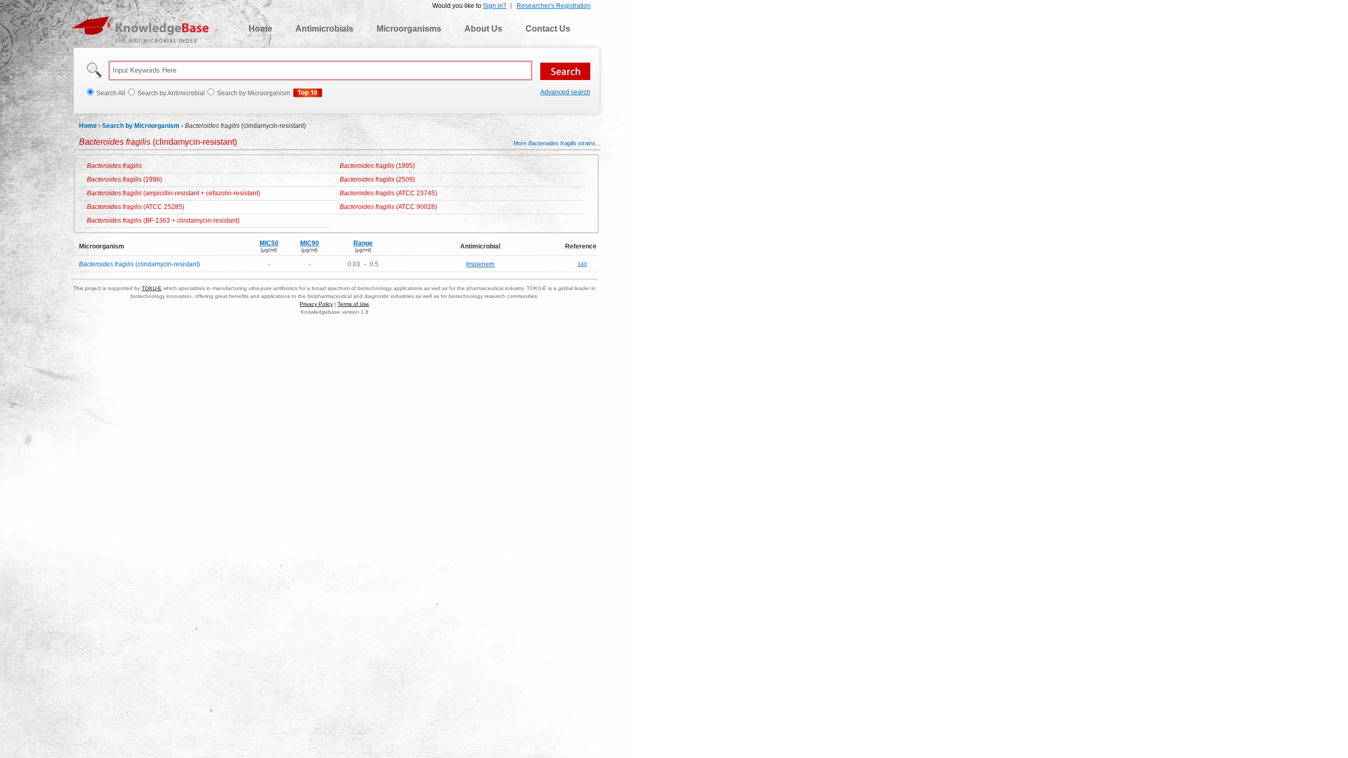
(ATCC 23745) (388, 193)
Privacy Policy (316, 304)
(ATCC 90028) (388, 207)
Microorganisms (408, 28)
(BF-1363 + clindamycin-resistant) (163, 220)
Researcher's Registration (554, 5)
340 (582, 264)
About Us (483, 28)
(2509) (377, 179)
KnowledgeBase (140, 29)
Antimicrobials (324, 28)
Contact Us (548, 28)
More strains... (556, 143)
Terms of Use (353, 304)
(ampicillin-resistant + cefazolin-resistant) (173, 193)
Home (260, 28)
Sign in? (495, 5)
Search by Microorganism (141, 125)
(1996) (124, 179)
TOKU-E (152, 288)
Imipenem (480, 264)
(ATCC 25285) (135, 207)
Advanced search (565, 92)
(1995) (377, 165)
